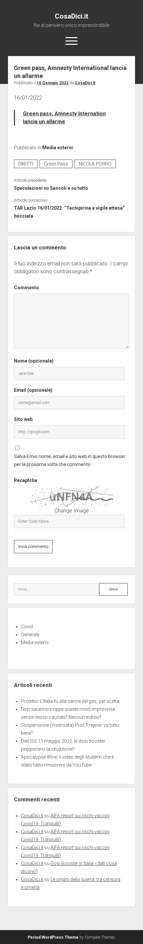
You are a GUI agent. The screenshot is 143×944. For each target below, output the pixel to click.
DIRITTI (25, 164)
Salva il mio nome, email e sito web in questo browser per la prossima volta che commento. (69, 460)
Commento (26, 287)
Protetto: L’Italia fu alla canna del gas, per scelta (70, 701)
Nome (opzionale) (34, 361)
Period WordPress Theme (53, 937)
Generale (30, 634)
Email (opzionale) (33, 390)
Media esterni (57, 147)
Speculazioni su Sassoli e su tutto (51, 188)
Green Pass (56, 164)
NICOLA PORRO (95, 164)
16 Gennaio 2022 (53, 83)
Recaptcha (25, 480)
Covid (27, 626)
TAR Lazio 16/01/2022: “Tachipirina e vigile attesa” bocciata (69, 212)
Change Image (72, 510)
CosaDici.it (71, 16)
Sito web (23, 419)
